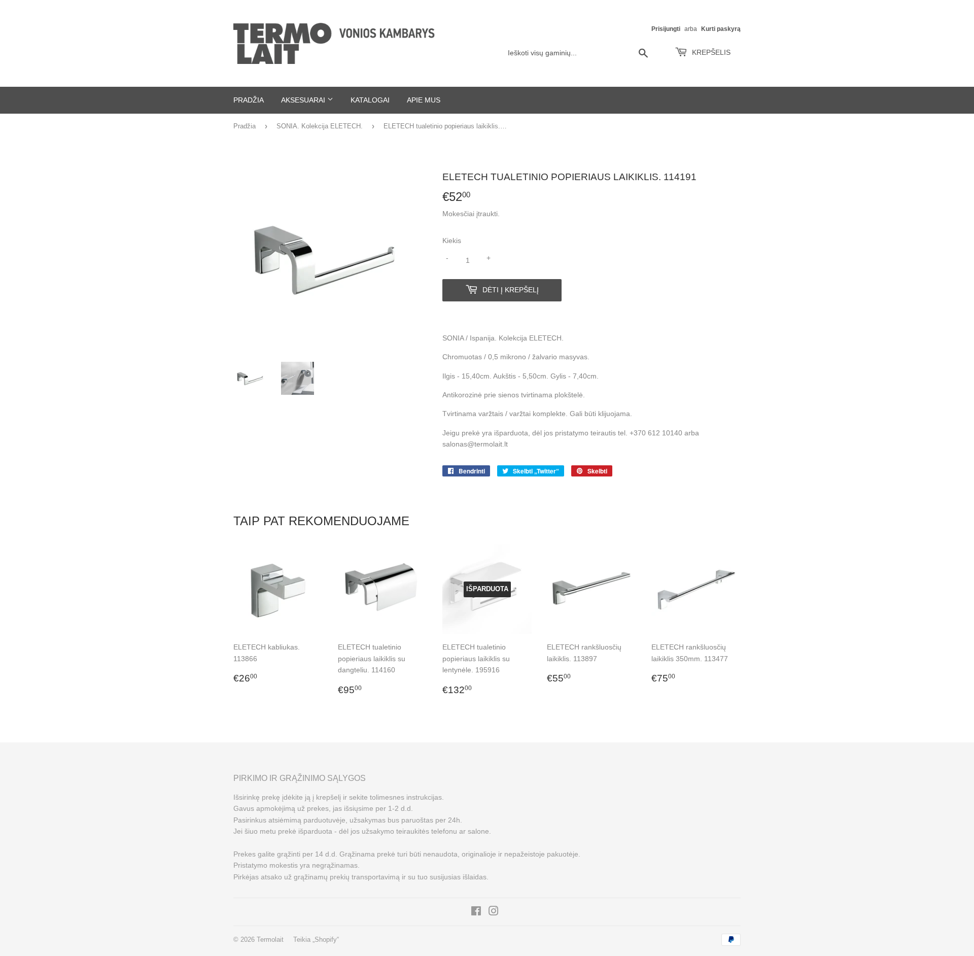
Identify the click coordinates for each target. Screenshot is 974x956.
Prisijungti (665, 28)
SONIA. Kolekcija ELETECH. (319, 126)
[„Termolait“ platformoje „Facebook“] (476, 912)
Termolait (270, 939)
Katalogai (370, 100)
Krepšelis (710, 52)
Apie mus (423, 100)
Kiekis (451, 240)
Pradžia (248, 100)
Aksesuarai (304, 100)
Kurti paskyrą (721, 28)
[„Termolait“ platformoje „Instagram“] (494, 912)
